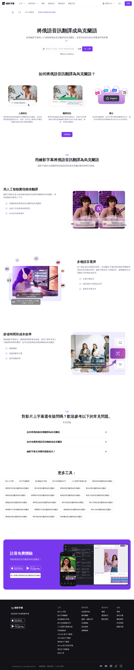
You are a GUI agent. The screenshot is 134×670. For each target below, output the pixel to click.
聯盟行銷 (71, 3)
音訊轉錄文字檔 (63, 619)
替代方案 (120, 615)
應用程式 (51, 3)
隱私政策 (50, 666)
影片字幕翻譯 (29, 12)
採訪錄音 (84, 627)
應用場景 (31, 3)
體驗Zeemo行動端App (67, 54)
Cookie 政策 (59, 666)
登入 (120, 3)
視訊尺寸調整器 (63, 649)
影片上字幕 (61, 612)
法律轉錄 (84, 623)
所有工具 (60, 653)
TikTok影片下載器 (64, 638)
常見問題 (120, 623)
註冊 (128, 3)
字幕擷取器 (61, 630)
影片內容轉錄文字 (64, 623)
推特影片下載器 (63, 642)
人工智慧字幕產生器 (65, 627)
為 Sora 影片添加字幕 (65, 645)
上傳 (88, 49)
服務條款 (42, 666)
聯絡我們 (61, 3)
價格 (43, 3)
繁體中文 (108, 3)
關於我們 (105, 619)
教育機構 (84, 615)
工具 (20, 3)
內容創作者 (85, 612)
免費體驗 (67, 134)
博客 (118, 612)
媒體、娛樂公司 (87, 619)
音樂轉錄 (84, 630)
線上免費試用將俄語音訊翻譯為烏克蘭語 (25, 575)
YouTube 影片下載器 (64, 634)
